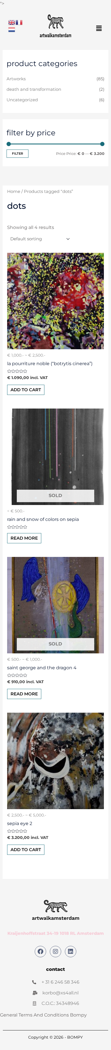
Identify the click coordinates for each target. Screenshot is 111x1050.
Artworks (16, 78)
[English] (12, 22)
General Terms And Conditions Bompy (43, 1015)
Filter (17, 153)
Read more (24, 538)
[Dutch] (12, 29)
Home (13, 191)
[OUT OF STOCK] (55, 457)
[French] (19, 22)
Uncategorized (22, 99)
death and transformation (34, 89)
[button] (99, 28)
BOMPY (75, 1037)
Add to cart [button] (26, 389)
